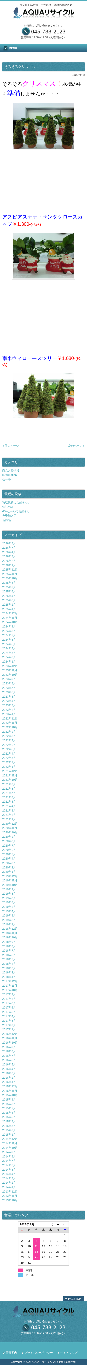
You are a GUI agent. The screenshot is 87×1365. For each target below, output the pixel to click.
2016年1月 (9, 1081)
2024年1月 (9, 661)
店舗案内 (11, 1352)
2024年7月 (9, 635)
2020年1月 (9, 871)
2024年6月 (9, 639)
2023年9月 (9, 679)
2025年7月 (9, 587)
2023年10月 (10, 674)
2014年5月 (9, 1169)
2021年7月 (9, 792)
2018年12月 (10, 928)
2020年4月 (9, 858)
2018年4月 (9, 963)
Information (9, 474)
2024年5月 (9, 644)
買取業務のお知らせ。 (16, 502)
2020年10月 (10, 832)
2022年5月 (9, 749)
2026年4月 (9, 552)
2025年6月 (9, 591)
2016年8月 (9, 1051)
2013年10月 (10, 1200)
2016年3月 (9, 1073)
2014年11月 (9, 1143)
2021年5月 (9, 801)
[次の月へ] (65, 1224)
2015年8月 (9, 1104)
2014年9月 (9, 1152)
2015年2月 (9, 1130)
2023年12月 (10, 666)
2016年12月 (10, 1033)
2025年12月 (10, 569)
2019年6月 (9, 902)
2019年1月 (9, 924)
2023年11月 (9, 670)
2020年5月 (9, 854)
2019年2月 (9, 920)
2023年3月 (9, 705)
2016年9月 (9, 1047)
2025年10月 (10, 578)
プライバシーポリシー (38, 1352)
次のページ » (76, 445)
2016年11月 (9, 1038)
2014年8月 (9, 1156)
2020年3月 (9, 863)
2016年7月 (9, 1055)
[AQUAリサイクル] (43, 17)
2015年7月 (9, 1108)
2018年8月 (9, 946)
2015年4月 (9, 1121)
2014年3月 (9, 1178)
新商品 (6, 520)
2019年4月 (9, 911)
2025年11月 (9, 574)
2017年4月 (9, 1016)
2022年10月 (10, 727)
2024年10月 (10, 622)
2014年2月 (9, 1182)
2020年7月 (9, 845)
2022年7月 (9, 740)
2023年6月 (9, 692)
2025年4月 (9, 595)
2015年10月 (10, 1095)
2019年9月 (9, 889)
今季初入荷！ (10, 515)
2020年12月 (10, 823)
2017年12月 (10, 981)
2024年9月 (9, 626)
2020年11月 (9, 828)
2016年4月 (9, 1069)
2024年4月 (9, 648)
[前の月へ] (50, 1224)
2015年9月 (9, 1099)
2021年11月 (9, 775)
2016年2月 (9, 1077)
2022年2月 (9, 762)
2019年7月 (9, 898)
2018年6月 (9, 955)
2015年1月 (9, 1134)
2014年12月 (10, 1138)
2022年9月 (9, 731)
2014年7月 (9, 1160)
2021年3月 (9, 810)
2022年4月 (9, 753)
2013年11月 (9, 1195)
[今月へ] (57, 1224)
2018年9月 (9, 941)
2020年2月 (9, 867)
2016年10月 (10, 1042)
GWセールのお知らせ (16, 511)
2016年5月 (9, 1064)
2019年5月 (9, 906)
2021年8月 (9, 788)
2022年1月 (9, 766)
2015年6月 (9, 1112)
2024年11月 (9, 617)
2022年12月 (10, 718)
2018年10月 (10, 937)
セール (6, 479)
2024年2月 (9, 657)
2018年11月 (9, 933)
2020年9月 (9, 836)
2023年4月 (9, 700)
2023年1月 (9, 714)
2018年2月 (9, 972)
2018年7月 (9, 950)
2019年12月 (10, 876)
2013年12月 (10, 1191)
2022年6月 (9, 744)
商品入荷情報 (10, 470)
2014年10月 (10, 1147)
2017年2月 (9, 1025)
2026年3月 (9, 556)
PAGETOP (74, 1298)
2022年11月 (9, 722)
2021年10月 (10, 779)
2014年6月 (9, 1165)
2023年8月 (9, 683)
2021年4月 (9, 806)
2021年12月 (10, 771)
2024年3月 (9, 652)
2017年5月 (9, 1012)
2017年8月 (9, 998)
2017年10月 (10, 990)
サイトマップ (68, 1352)
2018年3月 (9, 968)
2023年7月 (9, 687)
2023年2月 (9, 709)
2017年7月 (9, 1003)
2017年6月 (9, 1007)
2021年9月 (9, 784)
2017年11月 (9, 985)
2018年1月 (9, 977)
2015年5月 (9, 1117)
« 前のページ (10, 445)
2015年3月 (9, 1125)
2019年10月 (10, 884)
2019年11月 (9, 880)
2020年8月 (9, 841)
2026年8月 (9, 543)
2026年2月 (9, 560)
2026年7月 (9, 547)
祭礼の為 (8, 507)
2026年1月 (9, 565)
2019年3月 (9, 915)
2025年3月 (9, 600)
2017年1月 (9, 1029)
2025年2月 (9, 604)
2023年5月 (9, 696)
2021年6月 (9, 797)
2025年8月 (9, 582)
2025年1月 (9, 609)
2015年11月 (9, 1090)
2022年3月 (9, 757)
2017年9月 (9, 994)
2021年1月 (9, 819)
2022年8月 (9, 736)
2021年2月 (9, 814)
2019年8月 (9, 893)
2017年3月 (9, 1020)
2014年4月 (9, 1174)
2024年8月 (9, 631)
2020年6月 (9, 849)
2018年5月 (9, 959)
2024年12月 (10, 613)
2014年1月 (9, 1187)
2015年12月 (10, 1086)
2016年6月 (9, 1060)
